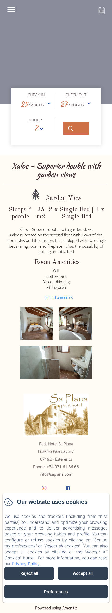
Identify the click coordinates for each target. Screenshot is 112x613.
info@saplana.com (56, 474)
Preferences (56, 591)
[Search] (76, 128)
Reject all (29, 573)
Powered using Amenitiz (56, 607)
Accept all (83, 573)
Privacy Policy (25, 563)
